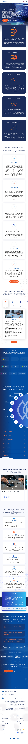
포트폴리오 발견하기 (13, 281)
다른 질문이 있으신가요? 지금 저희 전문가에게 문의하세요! (13, 647)
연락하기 (4, 20)
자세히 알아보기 (12, 20)
